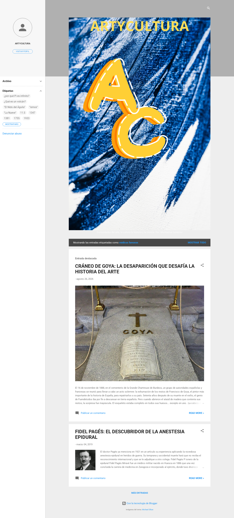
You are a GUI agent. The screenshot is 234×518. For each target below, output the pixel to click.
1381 (7, 118)
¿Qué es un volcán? (15, 101)
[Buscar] (208, 9)
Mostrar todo (197, 242)
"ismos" (33, 107)
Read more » (196, 413)
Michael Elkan (147, 510)
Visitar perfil (22, 51)
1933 (26, 118)
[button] (202, 265)
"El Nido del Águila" (14, 107)
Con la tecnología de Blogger (141, 503)
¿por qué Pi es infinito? (16, 95)
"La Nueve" (10, 112)
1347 (32, 112)
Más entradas (139, 493)
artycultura (22, 43)
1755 (17, 118)
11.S (22, 112)
